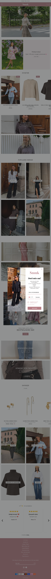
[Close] (41, 269)
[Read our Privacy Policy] (40, 305)
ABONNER (34, 308)
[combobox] (31, 297)
